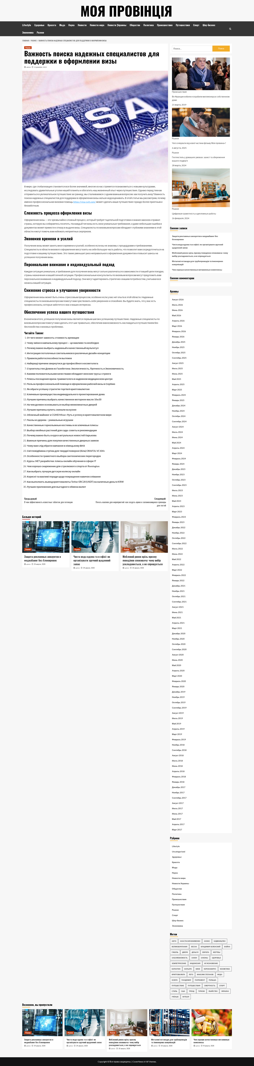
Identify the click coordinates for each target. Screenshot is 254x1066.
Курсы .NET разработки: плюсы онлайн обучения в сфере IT (61, 461)
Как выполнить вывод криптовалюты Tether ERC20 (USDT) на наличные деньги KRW (75, 481)
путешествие (178, 986)
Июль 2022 (177, 548)
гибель (175, 952)
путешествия (194, 986)
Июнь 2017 (177, 813)
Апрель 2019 (178, 729)
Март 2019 (177, 734)
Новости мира (97, 25)
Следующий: (131, 502)
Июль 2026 (177, 305)
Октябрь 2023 (178, 480)
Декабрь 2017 (178, 787)
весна (194, 947)
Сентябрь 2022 (179, 543)
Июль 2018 (177, 760)
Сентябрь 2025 (179, 358)
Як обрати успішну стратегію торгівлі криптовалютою (58, 389)
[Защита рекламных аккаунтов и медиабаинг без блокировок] (45, 537)
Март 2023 (177, 511)
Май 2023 (176, 501)
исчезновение (211, 963)
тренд (191, 991)
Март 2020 (177, 676)
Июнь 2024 (177, 437)
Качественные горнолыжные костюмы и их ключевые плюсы (62, 425)
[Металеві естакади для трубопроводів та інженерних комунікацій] (169, 1022)
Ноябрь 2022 (178, 533)
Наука (71, 25)
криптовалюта (178, 974)
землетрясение (179, 963)
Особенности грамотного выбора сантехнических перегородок (64, 456)
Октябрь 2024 (178, 416)
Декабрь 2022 (178, 527)
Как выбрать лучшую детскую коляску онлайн (53, 471)
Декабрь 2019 (178, 692)
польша (212, 980)
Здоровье (39, 25)
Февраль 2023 (179, 517)
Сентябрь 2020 (179, 649)
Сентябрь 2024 (179, 421)
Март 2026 (177, 326)
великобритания (179, 947)
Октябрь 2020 (178, 644)
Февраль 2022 (179, 575)
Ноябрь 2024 (178, 411)
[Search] (230, 29)
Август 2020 (178, 654)
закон (194, 958)
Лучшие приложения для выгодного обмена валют (56, 486)
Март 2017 (177, 829)
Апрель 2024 (178, 448)
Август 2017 (178, 803)
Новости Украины (117, 25)
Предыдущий (48, 500)
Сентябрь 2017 (179, 798)
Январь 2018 (178, 782)
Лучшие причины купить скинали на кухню (51, 409)
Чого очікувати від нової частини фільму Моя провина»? (199, 143)
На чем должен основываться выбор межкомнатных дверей (62, 404)
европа (205, 952)
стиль (174, 991)
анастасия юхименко (190, 941)
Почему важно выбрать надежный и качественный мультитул (63, 348)
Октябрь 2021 (178, 596)
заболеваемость (180, 958)
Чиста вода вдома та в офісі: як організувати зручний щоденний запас (91, 560)
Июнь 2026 (177, 310)
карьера (188, 969)
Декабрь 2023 (178, 469)
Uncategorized (178, 851)
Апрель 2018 (178, 771)
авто (174, 941)
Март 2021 (177, 628)
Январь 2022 (178, 580)
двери (185, 952)
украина (225, 991)
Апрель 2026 (178, 321)
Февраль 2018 (179, 776)
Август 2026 (178, 299)
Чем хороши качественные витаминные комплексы (197, 269)
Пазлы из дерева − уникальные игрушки (50, 420)
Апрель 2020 (178, 670)
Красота (52, 25)
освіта (175, 980)
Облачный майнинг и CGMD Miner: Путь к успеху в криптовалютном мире (69, 414)
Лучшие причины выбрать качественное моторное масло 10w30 (64, 399)
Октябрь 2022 (178, 538)
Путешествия (183, 25)
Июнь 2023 (177, 495)
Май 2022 (176, 559)
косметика (225, 969)
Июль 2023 (177, 490)
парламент (200, 980)
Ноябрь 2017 (178, 792)
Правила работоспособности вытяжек (49, 358)
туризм (201, 991)
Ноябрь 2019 (178, 697)
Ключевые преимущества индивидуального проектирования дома (66, 394)
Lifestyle (26, 25)
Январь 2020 (178, 686)
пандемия (186, 980)
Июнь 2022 (177, 554)
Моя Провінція (126, 10)
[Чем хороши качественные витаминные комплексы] (212, 1022)
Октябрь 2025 (178, 352)
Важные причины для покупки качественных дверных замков (63, 440)
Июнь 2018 (177, 766)
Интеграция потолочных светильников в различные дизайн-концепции (68, 353)
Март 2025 (177, 389)
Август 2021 (178, 607)
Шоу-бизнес (209, 25)
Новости (82, 25)
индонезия (195, 963)
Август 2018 (178, 755)
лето (191, 974)
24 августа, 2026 (39, 564)
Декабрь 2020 (178, 633)
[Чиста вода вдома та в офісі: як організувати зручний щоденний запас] (95, 537)
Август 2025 (178, 363)
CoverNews (138, 1061)
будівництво (219, 941)
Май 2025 (176, 379)
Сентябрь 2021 (179, 601)
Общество (135, 25)
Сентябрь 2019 (179, 707)
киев (198, 969)
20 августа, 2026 (138, 568)
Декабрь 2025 (178, 342)
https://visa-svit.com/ (84, 201)
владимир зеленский (210, 947)
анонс (207, 941)
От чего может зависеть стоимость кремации (53, 337)
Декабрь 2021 (178, 586)
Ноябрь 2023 (178, 474)
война (227, 947)
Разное (40, 32)
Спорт (196, 25)
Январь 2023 (178, 522)
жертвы (216, 952)
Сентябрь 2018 (179, 750)
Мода (62, 25)
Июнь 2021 (177, 612)
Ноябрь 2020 (178, 639)
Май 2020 (176, 665)
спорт (222, 986)
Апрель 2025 (178, 384)
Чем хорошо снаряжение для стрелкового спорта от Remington (63, 466)
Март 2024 (177, 453)
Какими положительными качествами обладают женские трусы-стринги (69, 373)
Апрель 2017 (178, 824)
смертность (209, 986)
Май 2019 (176, 723)
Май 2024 (176, 442)
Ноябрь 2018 (178, 745)
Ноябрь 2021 (178, 591)
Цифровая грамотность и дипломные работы (194, 213)
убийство (212, 991)
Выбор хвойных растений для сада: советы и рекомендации (62, 430)
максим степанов (205, 974)
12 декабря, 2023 (40, 67)
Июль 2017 (177, 808)
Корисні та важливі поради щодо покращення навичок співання (64, 476)
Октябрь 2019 (178, 702)
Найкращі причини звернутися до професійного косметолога (62, 363)
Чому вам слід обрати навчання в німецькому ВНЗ (56, 445)
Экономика (27, 32)
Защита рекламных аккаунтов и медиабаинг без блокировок (42, 558)
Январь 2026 (178, 336)
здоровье (216, 958)
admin (28, 67)
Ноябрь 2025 (178, 347)
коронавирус (210, 969)
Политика (148, 25)
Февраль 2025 (179, 395)
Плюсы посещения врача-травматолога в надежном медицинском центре (70, 378)
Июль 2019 (177, 718)
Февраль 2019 (179, 739)
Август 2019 (178, 713)
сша (183, 991)
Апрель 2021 (178, 623)
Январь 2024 (178, 464)
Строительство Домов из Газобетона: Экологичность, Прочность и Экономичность (75, 368)
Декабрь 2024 (178, 405)
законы (204, 958)
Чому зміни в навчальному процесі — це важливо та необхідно (63, 342)
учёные (175, 997)
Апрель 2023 (178, 506)
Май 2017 (176, 819)
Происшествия (165, 25)
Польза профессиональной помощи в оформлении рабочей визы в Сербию (71, 383)
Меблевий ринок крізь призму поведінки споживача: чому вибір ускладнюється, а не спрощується (143, 560)
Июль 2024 (177, 432)
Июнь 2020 (177, 660)
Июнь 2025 (177, 374)
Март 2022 (177, 570)
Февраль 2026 (179, 331)
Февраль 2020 (179, 681)
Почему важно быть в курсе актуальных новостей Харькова (61, 435)
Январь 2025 (178, 400)
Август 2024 (178, 427)
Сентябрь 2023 (179, 485)
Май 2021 (176, 617)
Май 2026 (176, 315)
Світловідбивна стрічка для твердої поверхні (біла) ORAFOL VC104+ (66, 450)
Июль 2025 (177, 368)
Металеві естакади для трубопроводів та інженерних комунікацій (197, 263)
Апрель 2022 (178, 564)
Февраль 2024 (179, 458)
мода (219, 974)
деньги (195, 952)
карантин (176, 969)
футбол (185, 997)
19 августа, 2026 (208, 1046)
